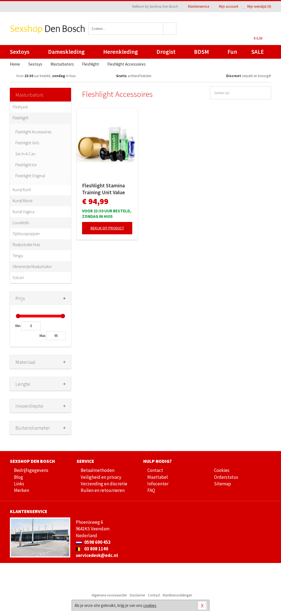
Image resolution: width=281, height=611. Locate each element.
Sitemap (222, 484)
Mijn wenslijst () (258, 6)
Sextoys (19, 51)
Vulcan (18, 277)
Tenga (18, 255)
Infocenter (157, 484)
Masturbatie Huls (26, 244)
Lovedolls (21, 222)
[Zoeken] (169, 28)
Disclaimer (137, 595)
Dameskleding (66, 51)
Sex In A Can (25, 153)
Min (18, 325)
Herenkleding (120, 51)
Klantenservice (198, 6)
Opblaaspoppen (26, 233)
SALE (257, 51)
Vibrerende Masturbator (32, 266)
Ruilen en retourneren (103, 490)
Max (43, 335)
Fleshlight (20, 117)
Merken (21, 490)
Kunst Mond (22, 200)
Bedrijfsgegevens (31, 470)
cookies (149, 605)
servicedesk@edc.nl (97, 555)
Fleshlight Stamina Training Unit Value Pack (103, 189)
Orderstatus (226, 477)
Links (19, 484)
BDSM (201, 51)
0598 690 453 (97, 542)
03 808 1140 (95, 549)
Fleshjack (20, 106)
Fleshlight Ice (25, 164)
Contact (155, 470)
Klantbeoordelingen (177, 595)
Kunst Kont (22, 189)
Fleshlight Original (30, 175)
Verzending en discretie (104, 484)
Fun (232, 51)
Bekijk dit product (107, 228)
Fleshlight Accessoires (33, 131)
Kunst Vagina (23, 211)
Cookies (221, 470)
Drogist (166, 51)
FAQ (151, 490)
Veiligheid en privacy (101, 477)
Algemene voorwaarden (109, 595)
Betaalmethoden (97, 470)
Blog (18, 477)
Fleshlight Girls (27, 142)
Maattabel (157, 477)
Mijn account (228, 6)
